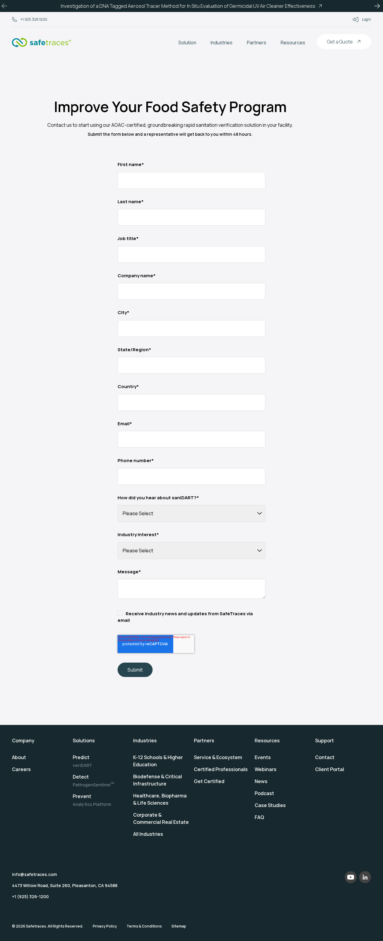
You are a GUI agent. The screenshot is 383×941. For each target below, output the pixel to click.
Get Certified (209, 781)
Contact (325, 757)
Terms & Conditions (144, 926)
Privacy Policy (105, 926)
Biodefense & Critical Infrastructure (157, 780)
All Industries (148, 834)
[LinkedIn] (365, 877)
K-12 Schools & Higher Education (158, 761)
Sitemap (178, 926)
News (261, 781)
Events (263, 757)
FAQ (259, 817)
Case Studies (270, 805)
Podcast (264, 793)
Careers (21, 769)
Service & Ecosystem (218, 757)
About (19, 757)
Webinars (265, 769)
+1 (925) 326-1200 (30, 896)
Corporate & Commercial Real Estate (161, 818)
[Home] (41, 42)
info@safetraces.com (34, 874)
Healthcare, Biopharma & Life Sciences (160, 799)
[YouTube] (351, 877)
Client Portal (329, 769)
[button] (6, 6)
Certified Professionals (221, 769)
